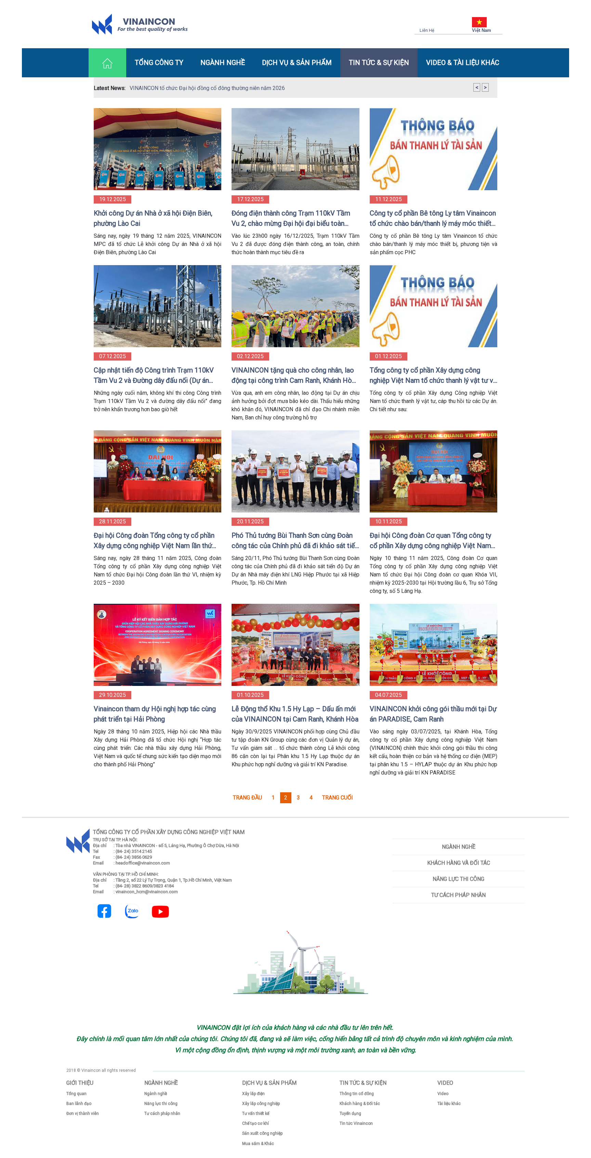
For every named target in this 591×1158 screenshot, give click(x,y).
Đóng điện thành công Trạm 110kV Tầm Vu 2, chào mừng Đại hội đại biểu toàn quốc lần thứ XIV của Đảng (291, 219)
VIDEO (445, 1083)
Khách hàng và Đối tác (458, 863)
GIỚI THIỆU (79, 1083)
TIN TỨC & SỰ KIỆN (379, 62)
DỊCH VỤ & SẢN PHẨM (297, 62)
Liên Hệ (427, 30)
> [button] (485, 87)
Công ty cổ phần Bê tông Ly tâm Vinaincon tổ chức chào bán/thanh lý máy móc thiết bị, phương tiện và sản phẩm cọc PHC (433, 219)
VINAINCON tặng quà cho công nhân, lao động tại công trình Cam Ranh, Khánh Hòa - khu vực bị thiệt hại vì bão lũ (293, 376)
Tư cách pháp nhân (458, 895)
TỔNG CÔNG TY (159, 62)
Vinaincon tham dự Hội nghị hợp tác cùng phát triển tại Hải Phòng (155, 714)
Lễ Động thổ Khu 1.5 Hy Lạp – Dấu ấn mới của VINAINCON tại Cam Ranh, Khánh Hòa (295, 714)
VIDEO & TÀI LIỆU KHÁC (462, 62)
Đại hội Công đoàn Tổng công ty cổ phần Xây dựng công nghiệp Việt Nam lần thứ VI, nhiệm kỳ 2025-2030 (154, 541)
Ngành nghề (458, 847)
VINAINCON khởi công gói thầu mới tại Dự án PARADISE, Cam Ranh (433, 714)
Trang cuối (337, 797)
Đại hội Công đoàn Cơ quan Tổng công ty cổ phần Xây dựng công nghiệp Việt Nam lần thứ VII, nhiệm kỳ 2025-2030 (430, 541)
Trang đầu (247, 797)
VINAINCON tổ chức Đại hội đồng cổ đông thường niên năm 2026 (207, 88)
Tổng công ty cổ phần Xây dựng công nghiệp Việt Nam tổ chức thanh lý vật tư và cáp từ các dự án (433, 376)
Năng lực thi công (458, 879)
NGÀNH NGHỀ (222, 62)
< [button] (476, 87)
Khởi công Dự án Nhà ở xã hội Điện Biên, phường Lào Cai (153, 218)
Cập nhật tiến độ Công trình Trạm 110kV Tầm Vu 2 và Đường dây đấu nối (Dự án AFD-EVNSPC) (154, 376)
